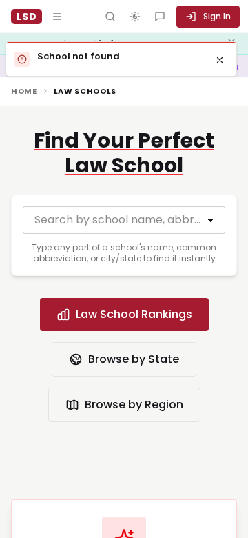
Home (24, 91)
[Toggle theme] (135, 17)
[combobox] (124, 220)
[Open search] (110, 17)
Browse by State (133, 359)
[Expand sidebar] (57, 17)
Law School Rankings (134, 314)
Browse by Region (134, 404)
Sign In (217, 16)
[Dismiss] (219, 60)
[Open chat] (160, 17)
